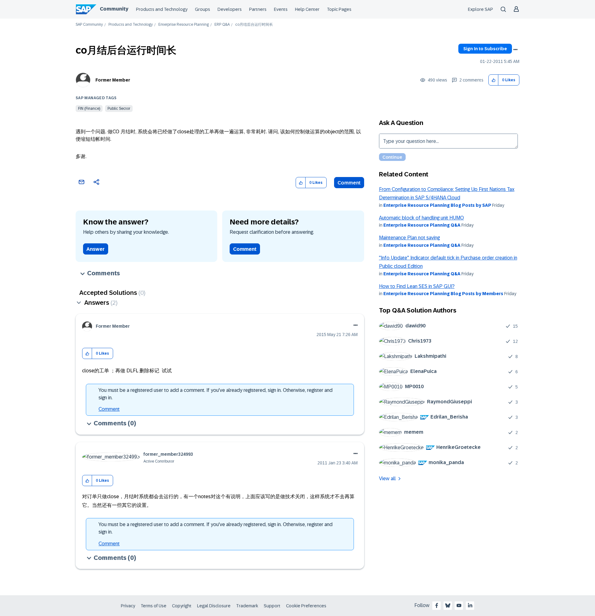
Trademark (247, 605)
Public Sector (119, 108)
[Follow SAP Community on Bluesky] (447, 605)
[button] (493, 80)
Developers (230, 9)
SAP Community (89, 25)
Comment (349, 182)
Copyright (182, 605)
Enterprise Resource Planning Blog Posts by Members (443, 293)
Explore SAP (480, 9)
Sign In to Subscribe (485, 48)
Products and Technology (161, 9)
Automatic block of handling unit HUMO (421, 217)
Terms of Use (153, 605)
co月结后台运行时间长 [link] (254, 25)
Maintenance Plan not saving (409, 237)
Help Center (307, 9)
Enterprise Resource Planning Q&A (422, 225)
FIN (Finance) (89, 108)
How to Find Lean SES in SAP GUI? (417, 286)
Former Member (112, 80)
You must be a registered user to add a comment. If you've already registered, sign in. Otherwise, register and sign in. (216, 394)
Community (114, 8)
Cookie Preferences (306, 605)
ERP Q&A (222, 25)
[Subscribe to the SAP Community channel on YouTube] (458, 605)
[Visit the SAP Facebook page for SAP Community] (436, 605)
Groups (202, 9)
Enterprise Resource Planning (183, 25)
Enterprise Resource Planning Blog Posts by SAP (437, 205)
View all (387, 478)
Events (281, 9)
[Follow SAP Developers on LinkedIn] (470, 605)
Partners (258, 9)
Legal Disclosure (214, 605)
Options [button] (515, 49)
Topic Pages (339, 9)
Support (272, 605)
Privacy (128, 605)
